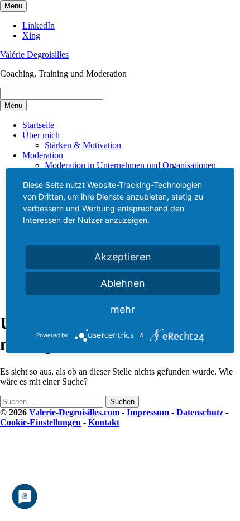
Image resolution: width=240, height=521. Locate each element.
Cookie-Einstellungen (40, 422)
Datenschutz (199, 412)
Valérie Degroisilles (34, 54)
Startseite (38, 125)
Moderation (42, 155)
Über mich (41, 135)
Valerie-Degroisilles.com (74, 412)
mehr (123, 309)
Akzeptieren (122, 257)
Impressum (148, 412)
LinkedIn (38, 25)
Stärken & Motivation (83, 145)
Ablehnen (122, 283)
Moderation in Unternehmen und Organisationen (130, 165)
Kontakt (103, 422)
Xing (31, 35)
